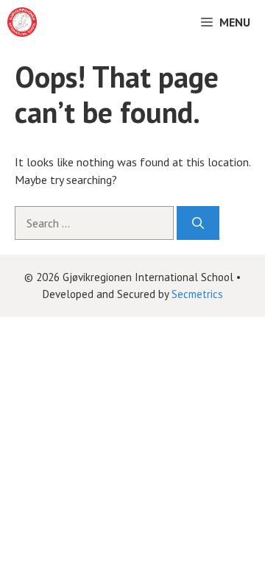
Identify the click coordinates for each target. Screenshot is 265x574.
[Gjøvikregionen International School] (22, 22)
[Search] (198, 223)
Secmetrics (197, 294)
